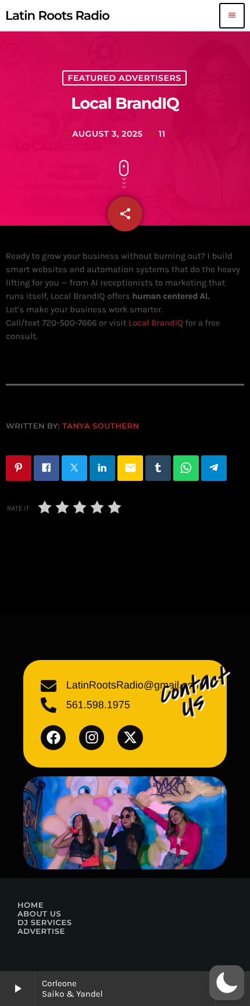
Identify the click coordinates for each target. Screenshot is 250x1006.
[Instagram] (91, 737)
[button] (226, 982)
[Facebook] (53, 737)
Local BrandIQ (155, 323)
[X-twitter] (129, 737)
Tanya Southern (100, 426)
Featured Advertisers (124, 78)
